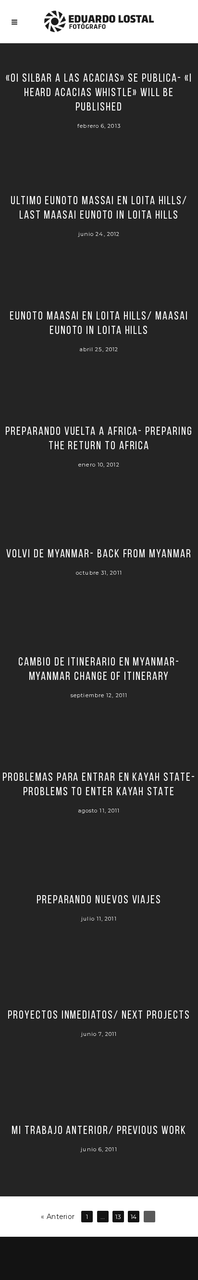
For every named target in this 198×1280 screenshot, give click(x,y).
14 (134, 1216)
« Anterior (57, 1216)
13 (118, 1216)
